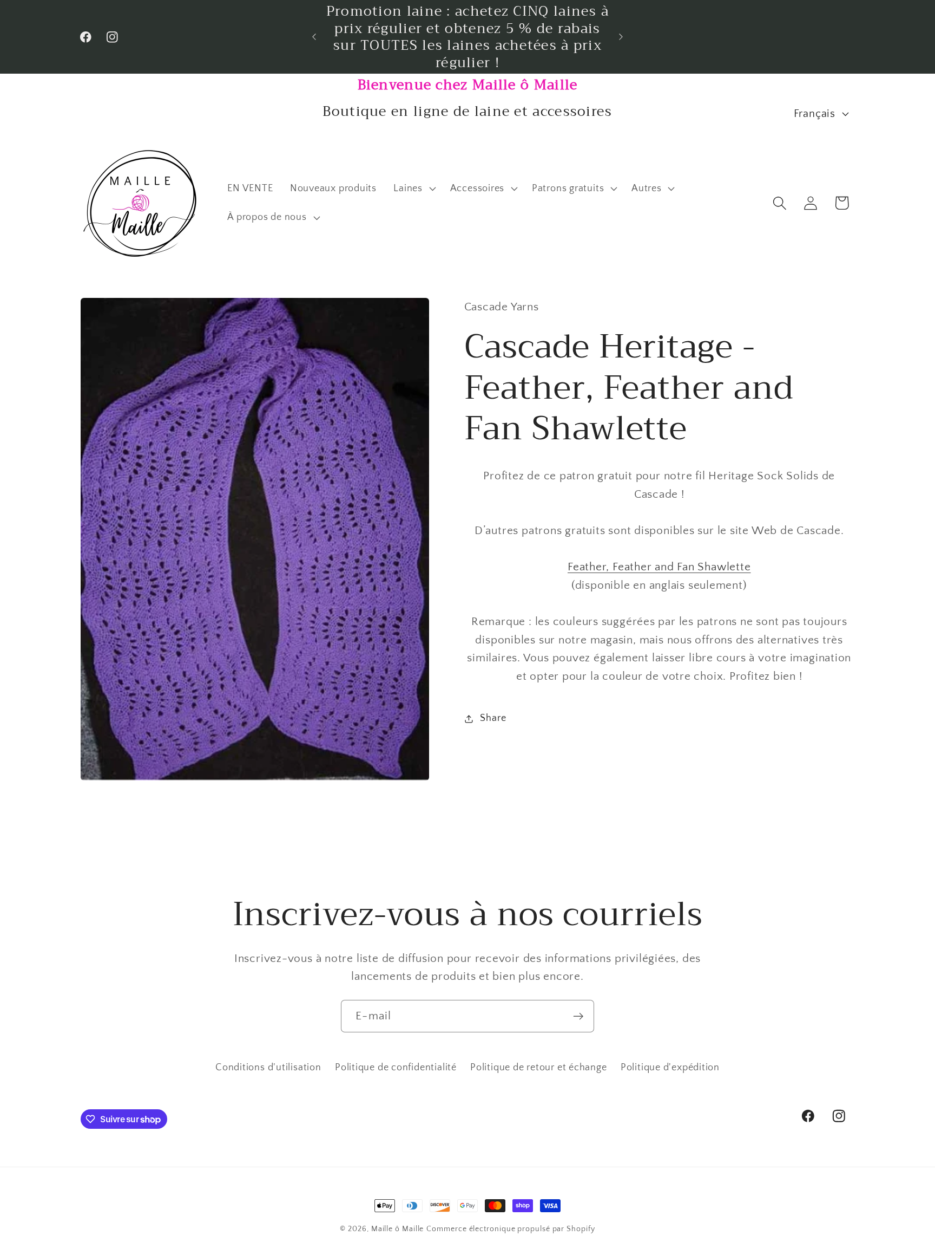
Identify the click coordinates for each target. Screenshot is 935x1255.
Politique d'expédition (670, 1067)
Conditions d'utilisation (268, 1067)
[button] (413, 188)
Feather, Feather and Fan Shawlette (659, 567)
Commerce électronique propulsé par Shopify (510, 1229)
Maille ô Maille (397, 1229)
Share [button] (493, 718)
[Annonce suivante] (621, 36)
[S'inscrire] (578, 1016)
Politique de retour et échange (538, 1067)
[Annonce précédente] (314, 36)
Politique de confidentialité (396, 1067)
